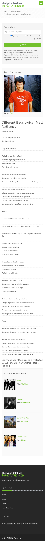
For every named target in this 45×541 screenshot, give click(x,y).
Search (23, 45)
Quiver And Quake (23, 418)
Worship (20, 399)
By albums (37, 39)
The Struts (24, 384)
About (4, 499)
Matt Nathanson (15, 11)
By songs (15, 36)
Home (5, 11)
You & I (19, 380)
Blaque (23, 440)
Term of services (7, 508)
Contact (4, 503)
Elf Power (24, 421)
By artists (30, 36)
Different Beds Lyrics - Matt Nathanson (18, 14)
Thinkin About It (23, 436)
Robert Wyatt (25, 403)
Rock (11, 113)
